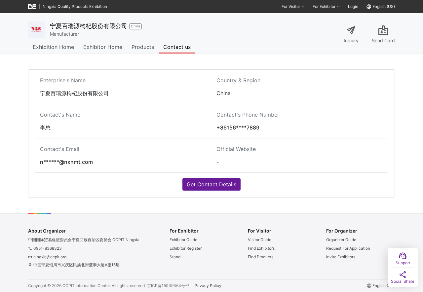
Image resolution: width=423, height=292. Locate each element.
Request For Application (348, 248)
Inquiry (351, 40)
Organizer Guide (341, 239)
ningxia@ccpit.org (49, 256)
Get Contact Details (211, 184)
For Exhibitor (324, 6)
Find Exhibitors (261, 248)
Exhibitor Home (102, 47)
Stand (175, 256)
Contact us (177, 47)
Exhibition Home (53, 47)
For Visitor (291, 6)
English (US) (383, 6)
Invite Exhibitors (340, 256)
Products (143, 47)
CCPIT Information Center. (86, 285)
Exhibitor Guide (183, 239)
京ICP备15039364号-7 (168, 285)
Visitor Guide (259, 239)
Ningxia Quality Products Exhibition (75, 6)
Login (353, 6)
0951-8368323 (47, 248)
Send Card (383, 40)
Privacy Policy (208, 285)
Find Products (260, 256)
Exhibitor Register (186, 248)
